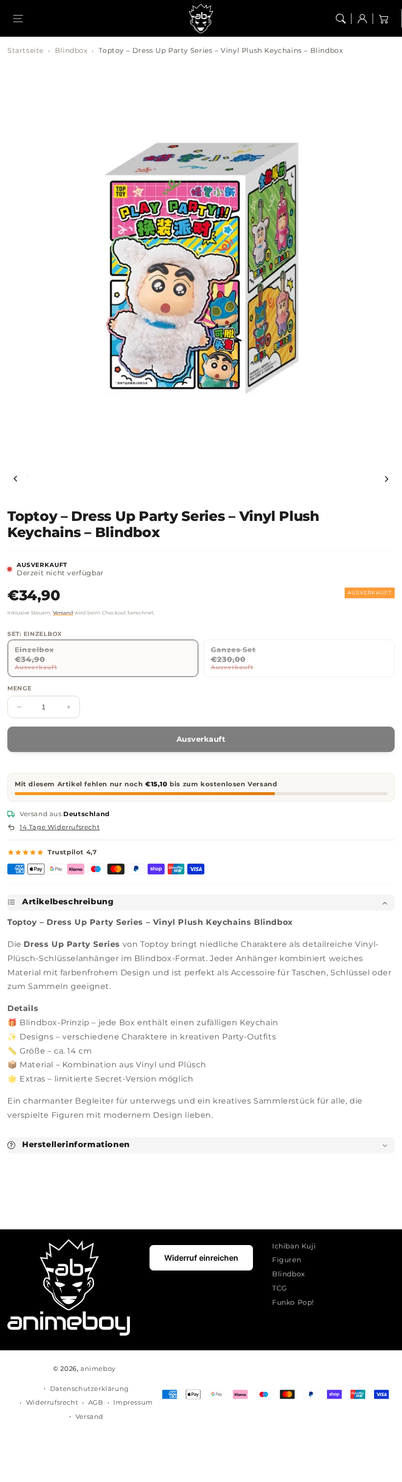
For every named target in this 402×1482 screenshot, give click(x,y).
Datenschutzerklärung (89, 1388)
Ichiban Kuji (294, 1246)
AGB (95, 1402)
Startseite (25, 50)
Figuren (286, 1259)
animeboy (98, 1368)
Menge (19, 688)
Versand (63, 613)
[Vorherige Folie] (15, 478)
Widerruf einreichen (201, 1258)
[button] (341, 18)
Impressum (132, 1402)
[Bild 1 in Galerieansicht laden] (27, 476)
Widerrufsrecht (52, 1402)
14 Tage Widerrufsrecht (60, 827)
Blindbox (71, 50)
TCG (279, 1288)
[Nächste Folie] (386, 478)
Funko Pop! (293, 1302)
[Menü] (18, 18)
